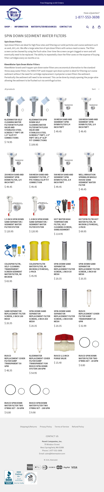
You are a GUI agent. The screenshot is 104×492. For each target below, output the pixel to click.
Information (21, 26)
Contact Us (65, 26)
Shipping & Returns (28, 426)
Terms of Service (62, 426)
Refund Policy (78, 426)
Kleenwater (54, 460)
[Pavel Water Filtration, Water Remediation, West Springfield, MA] (14, 483)
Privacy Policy (46, 426)
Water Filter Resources (44, 26)
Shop (9, 26)
